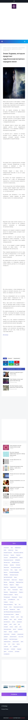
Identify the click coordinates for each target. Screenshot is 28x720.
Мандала (21, 579)
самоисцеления (7, 641)
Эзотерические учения (9, 614)
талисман (13, 649)
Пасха (9, 589)
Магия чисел (14, 579)
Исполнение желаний (15, 567)
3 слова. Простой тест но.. (15, 459)
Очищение (20, 587)
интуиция (6, 626)
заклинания (19, 621)
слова (13, 644)
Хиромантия (12, 609)
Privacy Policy (4, 709)
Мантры (5, 582)
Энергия (12, 617)
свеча (22, 641)
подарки (16, 631)
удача (5, 651)
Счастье (11, 602)
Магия (15, 577)
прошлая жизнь (13, 636)
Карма (16, 570)
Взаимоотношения (8, 552)
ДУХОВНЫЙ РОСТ (14, 557)
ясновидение (6, 654)
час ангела (10, 651)
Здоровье (12, 565)
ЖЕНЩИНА (17, 560)
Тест (20, 604)
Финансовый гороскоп (18, 607)
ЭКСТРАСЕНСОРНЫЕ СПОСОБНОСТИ (12, 612)
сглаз (5, 644)
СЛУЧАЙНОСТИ (11, 599)
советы (18, 644)
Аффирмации (18, 547)
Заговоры (6, 565)
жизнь (13, 621)
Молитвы (6, 584)
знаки (10, 624)
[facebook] (14, 1)
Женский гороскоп (15, 562)
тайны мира (6, 649)
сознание (6, 646)
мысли (14, 629)
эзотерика (17, 651)
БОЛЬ (5, 550)
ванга (11, 619)
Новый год (6, 587)
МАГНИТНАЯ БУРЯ (8, 577)
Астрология (6, 547)
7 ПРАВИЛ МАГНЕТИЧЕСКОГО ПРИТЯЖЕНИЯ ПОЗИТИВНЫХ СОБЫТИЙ (17, 503)
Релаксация (14, 597)
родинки (5, 639)
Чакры (18, 609)
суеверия (15, 646)
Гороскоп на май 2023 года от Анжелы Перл (16, 373)
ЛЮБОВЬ (6, 574)
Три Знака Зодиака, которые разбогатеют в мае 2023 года (16, 386)
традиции (19, 649)
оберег (5, 631)
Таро (16, 604)
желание (20, 619)
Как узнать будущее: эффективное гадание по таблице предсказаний (17, 454)
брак (22, 617)
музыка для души (7, 629)
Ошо (5, 589)
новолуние (20, 629)
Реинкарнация (7, 597)
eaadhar (11, 718)
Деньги (21, 557)
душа (15, 619)
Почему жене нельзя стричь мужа (17, 474)
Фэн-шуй (6, 609)
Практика (6, 592)
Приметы (21, 592)
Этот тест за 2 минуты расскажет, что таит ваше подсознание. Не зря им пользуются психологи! (17, 495)
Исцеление (6, 570)
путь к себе (21, 636)
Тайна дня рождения (8, 604)
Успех (10, 607)
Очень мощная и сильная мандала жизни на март (15, 446)
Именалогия (6, 567)
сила (9, 644)
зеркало (5, 624)
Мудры (17, 584)
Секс (18, 599)
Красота (5, 572)
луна (20, 626)
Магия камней (7, 579)
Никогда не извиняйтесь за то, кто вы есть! (17, 481)
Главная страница (7, 47)
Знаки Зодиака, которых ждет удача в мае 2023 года (16, 379)
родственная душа (13, 639)
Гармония (18, 555)
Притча (16, 594)
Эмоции (17, 614)
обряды (10, 631)
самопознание (16, 641)
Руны (5, 599)
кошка (16, 626)
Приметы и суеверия (8, 594)
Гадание (12, 555)
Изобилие (18, 565)
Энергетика (6, 617)
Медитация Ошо (19, 582)
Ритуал (20, 597)
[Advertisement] (14, 24)
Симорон (6, 602)
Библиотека (10, 550)
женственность (7, 621)
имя (19, 624)
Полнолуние (15, 589)
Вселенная (6, 555)
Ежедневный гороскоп (8, 560)
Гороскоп (10, 358)
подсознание (6, 634)
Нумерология (13, 587)
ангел (17, 617)
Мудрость (12, 584)
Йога (12, 570)
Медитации (11, 582)
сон (10, 646)
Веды (16, 550)
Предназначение (13, 592)
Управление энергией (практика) (17, 508)
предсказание (15, 47)
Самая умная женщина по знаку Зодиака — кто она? (17, 488)
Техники (5, 607)
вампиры (6, 619)
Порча (21, 589)
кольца (11, 626)
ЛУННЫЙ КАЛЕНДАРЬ (14, 572)
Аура (12, 547)
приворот (6, 636)
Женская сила (7, 562)
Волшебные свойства (18, 552)
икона (15, 624)
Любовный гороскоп (14, 574)
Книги (20, 570)
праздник (13, 634)
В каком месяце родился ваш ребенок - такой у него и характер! (16, 468)
